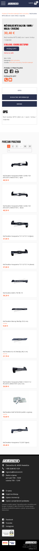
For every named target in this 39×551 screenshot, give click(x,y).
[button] (33, 4)
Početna (4, 13)
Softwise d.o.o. (33, 549)
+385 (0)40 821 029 (13, 469)
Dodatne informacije (19, 97)
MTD (10, 62)
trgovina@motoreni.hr (14, 472)
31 (30, 146)
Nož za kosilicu (24, 13)
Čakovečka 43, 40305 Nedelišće (17, 465)
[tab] (19, 90)
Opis (19, 90)
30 (25, 146)
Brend (19, 104)
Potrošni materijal (13, 13)
